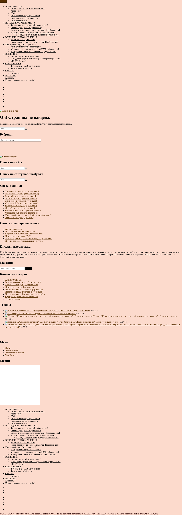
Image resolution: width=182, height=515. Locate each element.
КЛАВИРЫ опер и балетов (23, 39)
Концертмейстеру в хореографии (26, 47)
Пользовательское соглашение (24, 18)
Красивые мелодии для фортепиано (21, 284)
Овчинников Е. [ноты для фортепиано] (23, 210)
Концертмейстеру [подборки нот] (20, 44)
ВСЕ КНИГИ (11, 54)
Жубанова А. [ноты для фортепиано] (22, 191)
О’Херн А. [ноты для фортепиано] (21, 206)
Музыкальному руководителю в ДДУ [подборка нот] (35, 49)
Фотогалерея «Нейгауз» (21, 68)
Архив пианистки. (21, 514)
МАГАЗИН (10, 75)
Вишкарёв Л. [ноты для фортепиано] (22, 194)
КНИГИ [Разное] (18, 61)
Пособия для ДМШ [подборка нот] (26, 27)
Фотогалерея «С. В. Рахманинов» (26, 66)
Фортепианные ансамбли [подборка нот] (29, 25)
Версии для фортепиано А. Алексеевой (23, 282)
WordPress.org (11, 355)
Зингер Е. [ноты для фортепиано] (20, 196)
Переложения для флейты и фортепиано (23, 292)
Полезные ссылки (19, 20)
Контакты (9, 78)
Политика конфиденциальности (25, 15)
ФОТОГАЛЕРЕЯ (13, 63)
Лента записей (12, 350)
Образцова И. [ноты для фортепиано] (22, 213)
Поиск (28, 269)
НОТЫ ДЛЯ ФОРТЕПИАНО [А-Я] (21, 23)
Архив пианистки (13, 6)
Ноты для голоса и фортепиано (19, 287)
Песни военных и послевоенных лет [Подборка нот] (34, 42)
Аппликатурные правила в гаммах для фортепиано (28, 238)
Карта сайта (16, 11)
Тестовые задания (13, 299)
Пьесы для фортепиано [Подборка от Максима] (37, 35)
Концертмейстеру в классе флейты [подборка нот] (33, 51)
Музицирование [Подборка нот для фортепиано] (33, 32)
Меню (3, 1)
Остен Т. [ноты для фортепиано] (20, 208)
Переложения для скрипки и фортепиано (24, 289)
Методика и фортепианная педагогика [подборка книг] (36, 59)
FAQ (13, 13)
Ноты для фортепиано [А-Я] (18, 236)
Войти (8, 348)
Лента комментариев (14, 353)
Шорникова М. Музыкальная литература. (24, 241)
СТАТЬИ (9, 71)
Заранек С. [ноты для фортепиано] (21, 201)
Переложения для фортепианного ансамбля (25, 294)
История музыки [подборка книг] (26, 56)
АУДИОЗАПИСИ (13, 280)
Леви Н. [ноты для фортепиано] (19, 217)
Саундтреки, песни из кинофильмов (21, 296)
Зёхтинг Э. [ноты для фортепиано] (21, 198)
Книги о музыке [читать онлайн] (20, 80)
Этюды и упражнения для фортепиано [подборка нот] (35, 30)
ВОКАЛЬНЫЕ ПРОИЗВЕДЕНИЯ (21, 37)
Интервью (15, 73)
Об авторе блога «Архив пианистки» (28, 8)
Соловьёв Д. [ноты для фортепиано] (21, 203)
